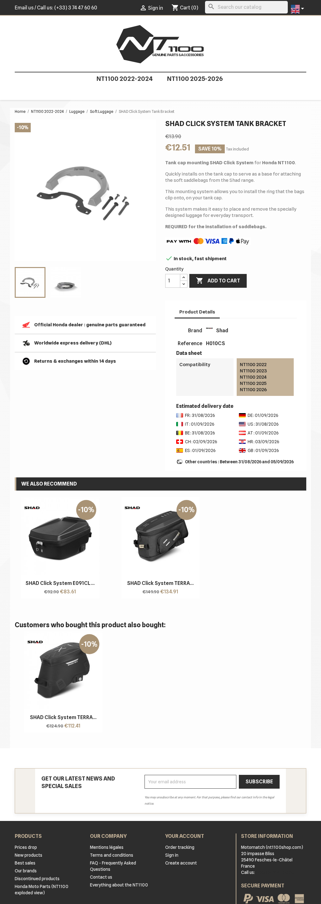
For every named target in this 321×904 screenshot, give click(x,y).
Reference (190, 343)
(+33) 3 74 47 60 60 (75, 8)
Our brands (26, 870)
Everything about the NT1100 (119, 884)
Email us (24, 8)
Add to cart (218, 280)
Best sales (25, 862)
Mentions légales (107, 847)
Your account (184, 836)
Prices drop (26, 847)
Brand (195, 331)
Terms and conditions (111, 855)
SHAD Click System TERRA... (160, 583)
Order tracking (179, 847)
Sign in (171, 855)
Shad (222, 331)
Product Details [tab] (197, 312)
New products (28, 855)
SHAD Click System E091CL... (60, 583)
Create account (181, 862)
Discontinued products (37, 878)
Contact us (101, 877)
